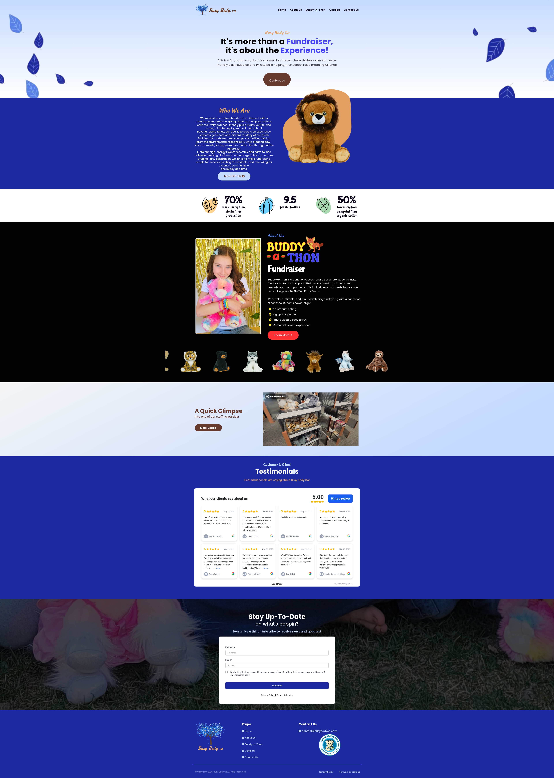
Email (228, 660)
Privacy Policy (268, 695)
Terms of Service (284, 695)
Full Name (230, 647)
